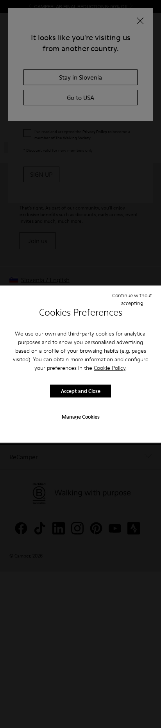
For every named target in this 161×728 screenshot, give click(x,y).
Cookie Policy (109, 367)
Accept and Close (80, 390)
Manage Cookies (81, 416)
